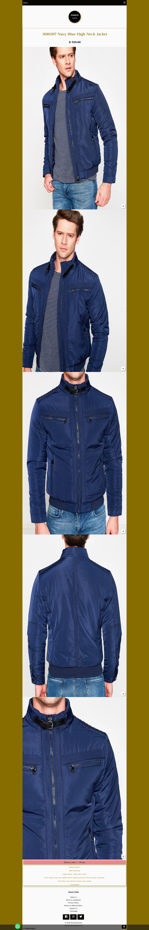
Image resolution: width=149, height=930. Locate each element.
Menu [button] (25, 3)
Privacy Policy (73, 903)
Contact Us (73, 908)
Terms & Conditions (73, 900)
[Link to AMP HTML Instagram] (73, 917)
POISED (75, 16)
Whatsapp (73, 911)
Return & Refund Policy (73, 905)
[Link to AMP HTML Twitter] (80, 917)
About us (73, 897)
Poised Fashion (76, 923)
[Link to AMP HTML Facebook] (66, 917)
